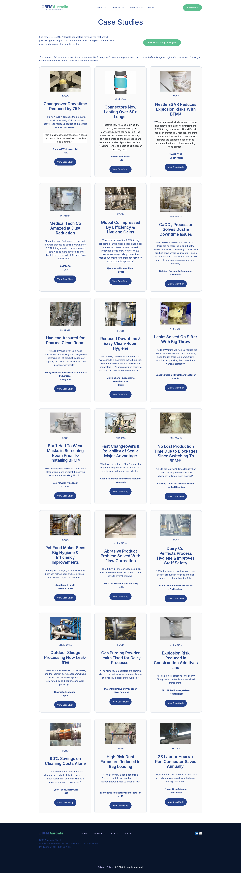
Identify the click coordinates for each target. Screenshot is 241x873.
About (100, 7)
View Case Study (65, 162)
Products (116, 7)
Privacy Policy (105, 867)
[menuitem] (100, 7)
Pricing (151, 7)
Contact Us (192, 7)
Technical (135, 7)
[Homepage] (55, 7)
